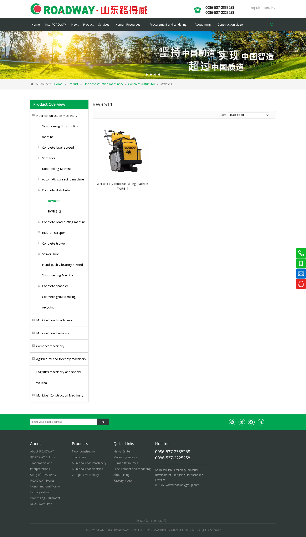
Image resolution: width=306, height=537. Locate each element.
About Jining (121, 475)
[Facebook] (251, 422)
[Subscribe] (103, 422)
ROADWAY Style (41, 504)
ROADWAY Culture (42, 457)
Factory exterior (41, 492)
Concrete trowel (53, 243)
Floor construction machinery (56, 115)
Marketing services (126, 457)
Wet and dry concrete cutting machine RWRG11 (122, 186)
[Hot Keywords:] (272, 24)
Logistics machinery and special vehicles (58, 377)
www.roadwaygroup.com (183, 485)
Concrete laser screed (58, 147)
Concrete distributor (56, 190)
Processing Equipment (45, 498)
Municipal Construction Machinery (59, 395)
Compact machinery (50, 346)
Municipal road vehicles (52, 333)
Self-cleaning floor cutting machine (60, 131)
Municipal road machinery (54, 320)
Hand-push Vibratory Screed (62, 264)
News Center (122, 451)
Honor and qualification (46, 486)
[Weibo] (242, 422)
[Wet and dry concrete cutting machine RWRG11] (122, 150)
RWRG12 (54, 211)
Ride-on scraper (53, 232)
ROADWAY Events (42, 480)
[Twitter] (261, 422)
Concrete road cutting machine (64, 222)
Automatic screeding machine (63, 179)
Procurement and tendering (132, 469)
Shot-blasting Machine (57, 275)
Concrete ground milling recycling (59, 302)
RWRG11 (54, 201)
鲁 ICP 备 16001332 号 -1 (153, 521)
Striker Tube (51, 254)
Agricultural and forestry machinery (61, 359)
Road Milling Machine (57, 169)
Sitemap (215, 530)
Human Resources (125, 463)
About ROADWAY (42, 451)
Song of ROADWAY (43, 475)
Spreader (48, 158)
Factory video (122, 480)
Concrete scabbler (55, 286)
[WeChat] (232, 422)
